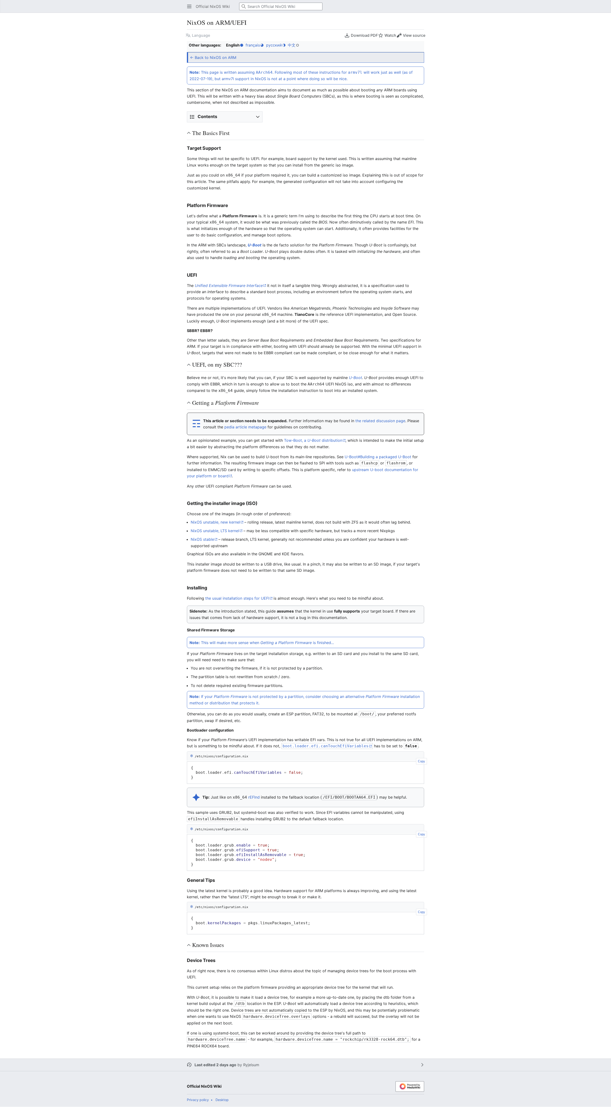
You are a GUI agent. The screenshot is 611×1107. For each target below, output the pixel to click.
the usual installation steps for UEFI (237, 598)
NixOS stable (202, 539)
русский (274, 45)
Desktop (222, 1100)
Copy (421, 761)
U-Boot (254, 245)
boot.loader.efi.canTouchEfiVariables (326, 746)
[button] (188, 6)
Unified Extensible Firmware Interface (229, 285)
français (253, 45)
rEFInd (254, 797)
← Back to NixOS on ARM (213, 57)
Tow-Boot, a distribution (313, 440)
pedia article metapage (245, 427)
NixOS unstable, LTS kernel (215, 530)
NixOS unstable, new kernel (215, 522)
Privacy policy (198, 1100)
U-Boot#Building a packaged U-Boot (378, 456)
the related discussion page (380, 420)
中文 (291, 45)
